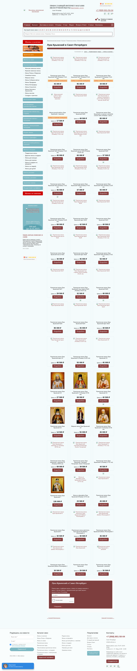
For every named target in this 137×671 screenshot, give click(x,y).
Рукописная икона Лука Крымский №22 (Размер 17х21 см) (57, 151)
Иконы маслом (29, 93)
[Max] (112, 14)
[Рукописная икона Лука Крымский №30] (80, 102)
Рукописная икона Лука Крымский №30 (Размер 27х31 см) (103, 254)
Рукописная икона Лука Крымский (80, 565)
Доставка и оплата (46, 25)
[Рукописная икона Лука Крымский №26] (103, 277)
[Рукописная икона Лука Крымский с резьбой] (103, 554)
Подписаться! (22, 649)
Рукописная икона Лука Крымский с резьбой (103, 565)
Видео (71, 25)
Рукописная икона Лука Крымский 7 (57, 496)
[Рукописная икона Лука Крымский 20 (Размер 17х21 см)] (103, 65)
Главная (27, 25)
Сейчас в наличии (107, 51)
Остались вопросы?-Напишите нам (93, 653)
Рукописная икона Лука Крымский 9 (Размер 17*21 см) (103, 461)
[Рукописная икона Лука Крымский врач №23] (103, 311)
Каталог (35, 25)
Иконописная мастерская (54, 40)
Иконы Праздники (30, 82)
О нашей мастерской (93, 640)
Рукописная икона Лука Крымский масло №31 (57, 253)
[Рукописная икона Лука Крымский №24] (80, 311)
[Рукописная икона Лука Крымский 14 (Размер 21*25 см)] (103, 415)
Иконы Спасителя (30, 87)
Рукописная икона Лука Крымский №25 (57, 322)
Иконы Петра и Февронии (44, 638)
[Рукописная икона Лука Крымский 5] (57, 519)
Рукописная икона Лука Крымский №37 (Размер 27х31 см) (80, 77)
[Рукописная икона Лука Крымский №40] (103, 139)
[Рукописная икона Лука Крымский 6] (103, 484)
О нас (65, 25)
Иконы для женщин (31, 158)
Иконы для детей (30, 168)
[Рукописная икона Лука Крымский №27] (57, 277)
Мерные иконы (29, 77)
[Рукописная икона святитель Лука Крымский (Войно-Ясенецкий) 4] (80, 519)
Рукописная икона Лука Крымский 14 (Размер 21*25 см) (103, 427)
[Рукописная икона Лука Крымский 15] (57, 415)
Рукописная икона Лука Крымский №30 (80, 113)
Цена (85, 51)
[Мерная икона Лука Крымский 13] (80, 415)
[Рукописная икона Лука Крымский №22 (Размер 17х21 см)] (57, 139)
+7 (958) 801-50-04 (104, 10)
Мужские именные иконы (33, 70)
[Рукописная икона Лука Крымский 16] (103, 380)
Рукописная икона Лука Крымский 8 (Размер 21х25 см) (80, 357)
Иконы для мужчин (31, 160)
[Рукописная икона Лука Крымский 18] (57, 380)
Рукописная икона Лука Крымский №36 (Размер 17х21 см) (57, 77)
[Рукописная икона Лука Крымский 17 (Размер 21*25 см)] (80, 380)
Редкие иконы (28, 132)
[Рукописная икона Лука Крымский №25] (57, 311)
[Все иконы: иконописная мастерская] (35, 11)
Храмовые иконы (29, 183)
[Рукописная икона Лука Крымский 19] (103, 346)
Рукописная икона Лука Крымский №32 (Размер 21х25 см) (103, 185)
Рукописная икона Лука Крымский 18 (57, 392)
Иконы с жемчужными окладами (31, 126)
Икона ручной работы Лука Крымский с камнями (57, 113)
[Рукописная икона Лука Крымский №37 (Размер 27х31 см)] (80, 65)
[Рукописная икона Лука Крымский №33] (103, 208)
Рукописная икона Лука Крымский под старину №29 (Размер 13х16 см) (80, 289)
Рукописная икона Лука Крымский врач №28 (80, 253)
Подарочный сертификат (32, 188)
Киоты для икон (29, 172)
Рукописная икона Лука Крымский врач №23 (103, 322)
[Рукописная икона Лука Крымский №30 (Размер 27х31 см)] (103, 242)
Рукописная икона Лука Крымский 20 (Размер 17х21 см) (103, 77)
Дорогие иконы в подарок (33, 155)
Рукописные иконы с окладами (30, 119)
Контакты (99, 25)
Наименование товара (95, 51)
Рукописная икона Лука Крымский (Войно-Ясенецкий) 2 (57, 565)
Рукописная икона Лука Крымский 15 (57, 426)
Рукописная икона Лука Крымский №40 (103, 150)
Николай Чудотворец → (108, 618)
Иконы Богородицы (31, 84)
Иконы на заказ (29, 60)
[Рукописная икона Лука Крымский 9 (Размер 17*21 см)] (103, 450)
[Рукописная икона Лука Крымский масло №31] (57, 242)
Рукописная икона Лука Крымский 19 (103, 357)
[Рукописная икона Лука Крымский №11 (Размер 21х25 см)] (57, 208)
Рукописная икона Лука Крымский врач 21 (57, 357)
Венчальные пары (30, 99)
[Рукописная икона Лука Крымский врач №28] (80, 242)
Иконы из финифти (30, 137)
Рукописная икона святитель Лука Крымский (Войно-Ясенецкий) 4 (80, 531)
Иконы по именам (33, 193)
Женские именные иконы (33, 68)
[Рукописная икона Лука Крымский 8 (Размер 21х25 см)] (80, 346)
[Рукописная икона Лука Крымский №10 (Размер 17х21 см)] (57, 173)
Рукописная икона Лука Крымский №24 (80, 322)
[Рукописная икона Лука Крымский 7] (57, 485)
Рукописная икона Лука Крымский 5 (57, 530)
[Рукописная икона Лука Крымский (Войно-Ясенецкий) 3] (103, 519)
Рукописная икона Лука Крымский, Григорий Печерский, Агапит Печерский (80, 462)
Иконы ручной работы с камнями (32, 143)
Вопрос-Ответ (81, 25)
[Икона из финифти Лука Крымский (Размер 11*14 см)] (80, 484)
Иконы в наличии (33, 42)
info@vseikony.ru (111, 642)
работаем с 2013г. (77, 8)
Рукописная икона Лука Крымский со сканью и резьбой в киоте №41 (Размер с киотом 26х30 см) (103, 114)
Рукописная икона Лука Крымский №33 (103, 219)
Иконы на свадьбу (30, 166)
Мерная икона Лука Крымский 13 (80, 426)
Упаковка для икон (30, 178)
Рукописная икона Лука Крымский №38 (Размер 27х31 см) (80, 185)
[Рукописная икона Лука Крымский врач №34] (80, 208)
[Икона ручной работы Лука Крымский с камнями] (57, 102)
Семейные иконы (30, 75)
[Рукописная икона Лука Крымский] (80, 554)
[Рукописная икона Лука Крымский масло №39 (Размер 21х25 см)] (80, 139)
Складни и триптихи (31, 95)
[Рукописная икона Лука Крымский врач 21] (57, 346)
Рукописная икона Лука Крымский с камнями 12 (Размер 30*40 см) (57, 462)
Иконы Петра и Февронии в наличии (32, 48)
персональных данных (18, 645)
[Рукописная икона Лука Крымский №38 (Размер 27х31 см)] (80, 173)
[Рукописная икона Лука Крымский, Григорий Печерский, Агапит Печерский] (80, 450)
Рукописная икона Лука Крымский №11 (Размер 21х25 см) (57, 220)
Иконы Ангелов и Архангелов (30, 90)
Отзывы (58, 25)
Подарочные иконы (31, 153)
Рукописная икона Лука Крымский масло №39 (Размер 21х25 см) (80, 151)
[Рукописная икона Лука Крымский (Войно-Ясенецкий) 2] (57, 554)
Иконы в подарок (29, 150)
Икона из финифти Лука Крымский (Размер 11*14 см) (80, 496)
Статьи (91, 25)
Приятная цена (29, 55)
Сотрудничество (113, 661)
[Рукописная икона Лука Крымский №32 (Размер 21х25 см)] (103, 173)
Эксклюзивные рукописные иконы (30, 105)
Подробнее (58, 87)
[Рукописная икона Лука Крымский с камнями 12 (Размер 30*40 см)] (57, 450)
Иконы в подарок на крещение (31, 163)
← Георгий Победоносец (53, 618)
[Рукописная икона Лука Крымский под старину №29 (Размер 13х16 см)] (80, 277)
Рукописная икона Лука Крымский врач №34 (80, 219)
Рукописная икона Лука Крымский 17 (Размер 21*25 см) (80, 393)
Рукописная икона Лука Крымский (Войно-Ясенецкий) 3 (103, 530)
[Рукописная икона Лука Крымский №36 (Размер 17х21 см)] (57, 65)
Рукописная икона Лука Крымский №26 (103, 288)
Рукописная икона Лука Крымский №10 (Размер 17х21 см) (57, 185)
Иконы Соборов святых (32, 80)
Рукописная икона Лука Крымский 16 (103, 392)
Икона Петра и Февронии (33, 73)
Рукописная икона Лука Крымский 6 (103, 496)
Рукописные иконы (30, 65)
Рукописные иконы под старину (31, 112)
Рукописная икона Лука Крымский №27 (57, 288)
